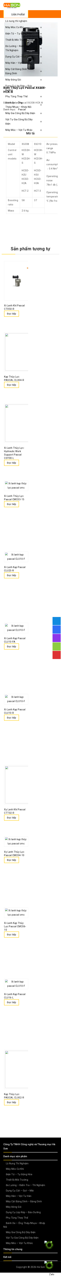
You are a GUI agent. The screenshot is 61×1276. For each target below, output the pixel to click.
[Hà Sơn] (11, 5)
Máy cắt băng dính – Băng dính (17, 71)
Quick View (7, 320)
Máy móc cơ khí (14, 27)
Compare (22, 314)
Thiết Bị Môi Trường (16, 39)
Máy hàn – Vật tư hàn (18, 63)
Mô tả (30, 133)
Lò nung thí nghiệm (16, 21)
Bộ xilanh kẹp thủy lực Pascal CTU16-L (55, 84)
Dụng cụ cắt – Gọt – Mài (19, 56)
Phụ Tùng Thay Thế (16, 96)
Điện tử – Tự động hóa (18, 33)
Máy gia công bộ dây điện (20, 113)
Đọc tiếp (11, 313)
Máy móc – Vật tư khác (19, 130)
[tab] (30, 133)
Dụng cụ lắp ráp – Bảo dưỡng (18, 88)
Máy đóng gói (13, 79)
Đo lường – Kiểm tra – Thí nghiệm (18, 48)
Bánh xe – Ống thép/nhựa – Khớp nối (18, 104)
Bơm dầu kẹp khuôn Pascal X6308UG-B (51, 84)
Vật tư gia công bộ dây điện (19, 121)
